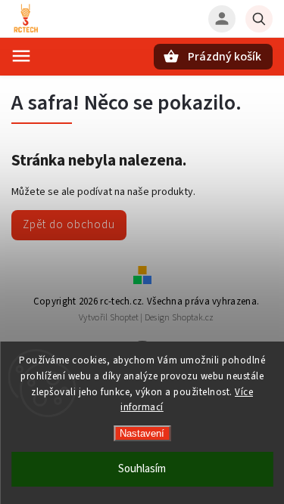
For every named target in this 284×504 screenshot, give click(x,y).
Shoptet (124, 317)
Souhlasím (142, 469)
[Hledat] (259, 18)
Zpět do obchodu (69, 224)
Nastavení (142, 433)
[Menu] (21, 56)
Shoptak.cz (193, 317)
